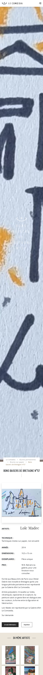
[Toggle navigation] (40, 3)
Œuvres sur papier (17, 462)
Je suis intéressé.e (10, 625)
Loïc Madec (29, 528)
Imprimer (27, 625)
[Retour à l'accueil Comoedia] (22, 3)
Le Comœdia (10, 460)
